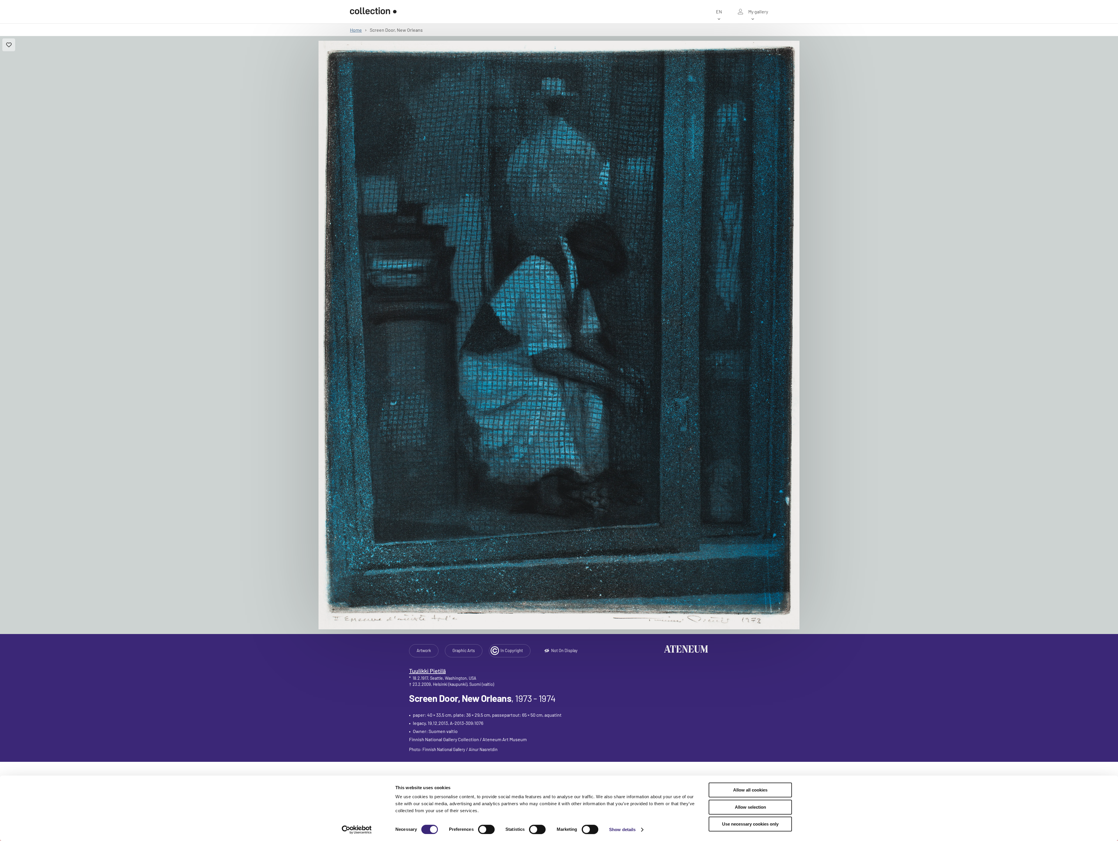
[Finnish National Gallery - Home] (373, 12)
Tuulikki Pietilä (427, 670)
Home (356, 30)
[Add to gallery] (8, 44)
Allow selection (750, 807)
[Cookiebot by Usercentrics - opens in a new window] (356, 829)
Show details (622, 829)
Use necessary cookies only (750, 823)
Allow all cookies (750, 789)
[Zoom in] (559, 335)
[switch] (486, 829)
